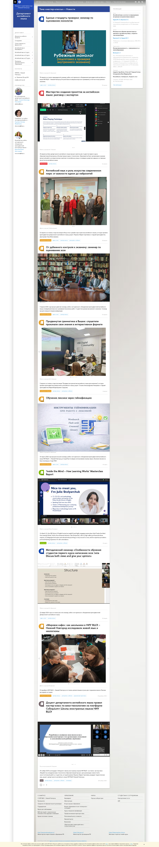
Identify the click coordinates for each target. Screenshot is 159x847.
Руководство (41, 801)
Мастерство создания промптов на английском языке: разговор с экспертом (72, 93)
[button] (108, 122)
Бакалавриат (67, 798)
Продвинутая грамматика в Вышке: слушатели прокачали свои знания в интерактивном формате (74, 322)
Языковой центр (68, 819)
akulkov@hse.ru (19, 104)
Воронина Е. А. (125, 19)
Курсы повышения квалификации (73, 811)
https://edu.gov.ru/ (78, 832)
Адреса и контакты (53, 841)
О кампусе (41, 795)
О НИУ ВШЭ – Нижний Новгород (47, 798)
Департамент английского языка (23, 16)
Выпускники (67, 822)
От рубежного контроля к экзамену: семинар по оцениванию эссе (73, 248)
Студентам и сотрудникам (128, 795)
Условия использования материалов (67, 841)
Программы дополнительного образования (20, 62)
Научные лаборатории (97, 798)
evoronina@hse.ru (19, 153)
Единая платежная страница (45, 816)
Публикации (117, 9)
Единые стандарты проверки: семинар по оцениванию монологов (69, 19)
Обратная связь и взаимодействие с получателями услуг (74, 825)
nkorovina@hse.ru (19, 126)
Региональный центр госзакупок (73, 816)
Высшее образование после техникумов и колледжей (75, 807)
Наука (93, 795)
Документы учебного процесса (21, 36)
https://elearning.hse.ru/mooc (117, 832)
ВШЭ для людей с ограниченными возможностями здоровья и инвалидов (48, 812)
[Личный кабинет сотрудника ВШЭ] (139, 2)
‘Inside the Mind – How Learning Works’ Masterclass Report (74, 472)
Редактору (141, 841)
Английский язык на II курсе (22, 55)
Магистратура (68, 801)
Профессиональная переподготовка (74, 813)
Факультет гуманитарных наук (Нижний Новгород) (24, 6)
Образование (69, 795)
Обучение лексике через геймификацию (69, 397)
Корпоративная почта (124, 798)
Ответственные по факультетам (20, 44)
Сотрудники (18, 40)
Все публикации (117, 85)
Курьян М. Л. (116, 19)
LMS (119, 801)
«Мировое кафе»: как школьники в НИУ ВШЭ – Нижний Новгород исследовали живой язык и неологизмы (73, 628)
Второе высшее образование (72, 803)
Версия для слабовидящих (45, 809)
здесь (107, 844)
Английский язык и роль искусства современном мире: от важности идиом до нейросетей (73, 172)
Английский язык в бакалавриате (20, 48)
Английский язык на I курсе (22, 52)
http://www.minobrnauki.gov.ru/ (46, 832)
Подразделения (42, 806)
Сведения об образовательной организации (50, 803)
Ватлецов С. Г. (117, 53)
